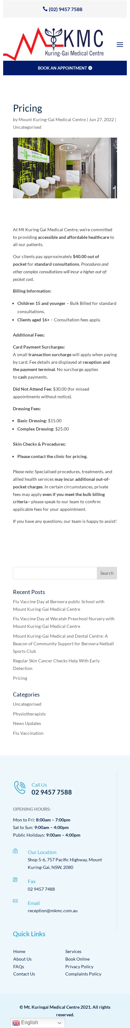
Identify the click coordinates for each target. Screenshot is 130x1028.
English (29, 1022)
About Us (22, 959)
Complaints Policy (83, 973)
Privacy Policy (79, 966)
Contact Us (24, 973)
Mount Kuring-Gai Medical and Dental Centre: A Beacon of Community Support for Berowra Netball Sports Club (63, 643)
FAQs (18, 966)
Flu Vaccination (28, 733)
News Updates (27, 723)
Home (19, 951)
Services (73, 951)
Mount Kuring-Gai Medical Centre (52, 119)
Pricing (20, 678)
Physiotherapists (29, 713)
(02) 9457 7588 (65, 9)
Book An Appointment (62, 68)
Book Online (77, 959)
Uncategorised (27, 127)
